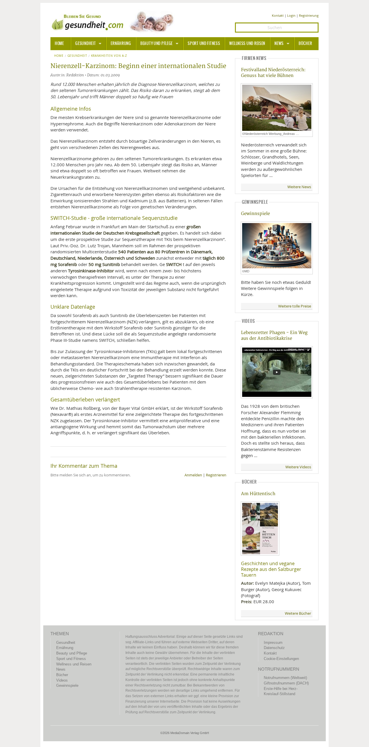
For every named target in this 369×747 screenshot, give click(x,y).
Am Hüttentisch (258, 494)
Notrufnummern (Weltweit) (285, 678)
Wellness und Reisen (247, 43)
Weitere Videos (298, 467)
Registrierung (309, 15)
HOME (59, 43)
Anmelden (193, 475)
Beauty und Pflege (156, 43)
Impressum (273, 642)
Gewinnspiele (255, 213)
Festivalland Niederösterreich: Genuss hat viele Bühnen (273, 72)
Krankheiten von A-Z (109, 55)
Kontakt (278, 15)
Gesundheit (85, 43)
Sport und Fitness (204, 43)
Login (291, 15)
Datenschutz (274, 648)
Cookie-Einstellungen (281, 659)
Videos (62, 680)
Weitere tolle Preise (294, 306)
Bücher (305, 43)
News (279, 43)
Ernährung (121, 43)
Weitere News (299, 186)
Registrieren (216, 475)
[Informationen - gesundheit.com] (114, 21)
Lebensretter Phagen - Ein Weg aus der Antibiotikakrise (274, 335)
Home (59, 55)
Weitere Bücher (298, 613)
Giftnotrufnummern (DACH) (286, 683)
